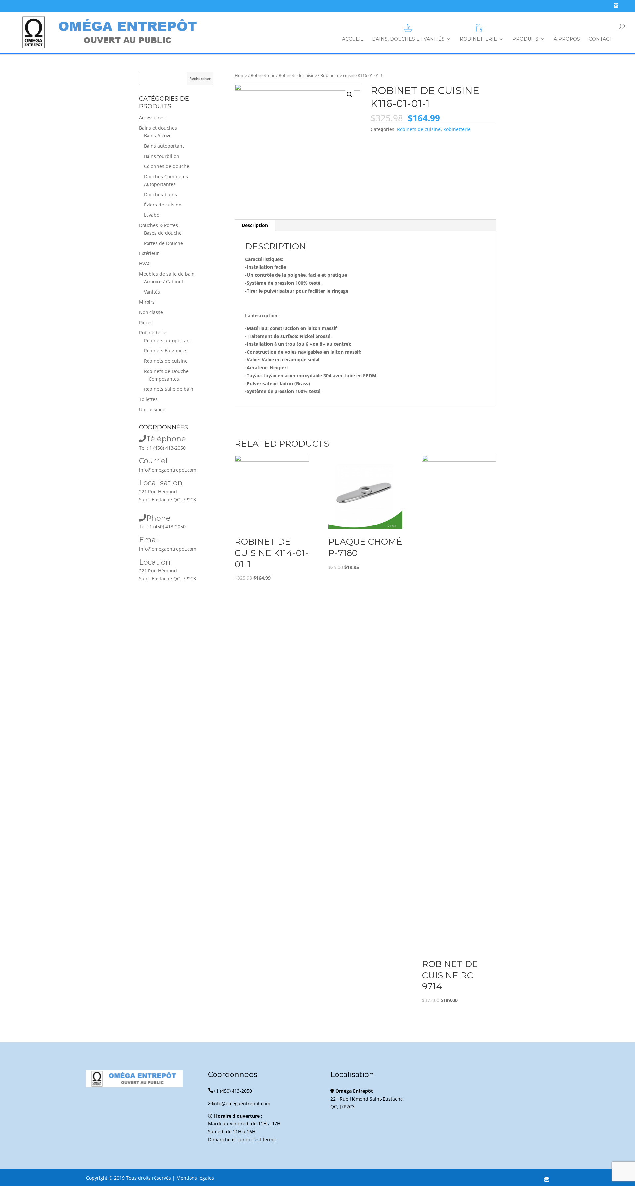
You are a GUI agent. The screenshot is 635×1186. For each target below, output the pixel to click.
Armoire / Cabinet (163, 281)
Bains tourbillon (161, 156)
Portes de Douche (163, 243)
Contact (600, 39)
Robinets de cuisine (298, 75)
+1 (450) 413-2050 (230, 1091)
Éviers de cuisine (162, 205)
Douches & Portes (158, 225)
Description (255, 225)
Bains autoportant (164, 146)
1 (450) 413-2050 (167, 448)
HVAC (145, 263)
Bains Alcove (158, 135)
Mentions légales (195, 1178)
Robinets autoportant (167, 340)
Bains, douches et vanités (408, 39)
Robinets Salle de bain (168, 389)
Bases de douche (163, 233)
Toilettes (148, 399)
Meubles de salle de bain (167, 274)
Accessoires (152, 117)
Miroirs (147, 302)
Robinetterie (478, 39)
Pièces (146, 322)
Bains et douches (158, 128)
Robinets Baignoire (165, 350)
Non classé (151, 312)
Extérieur (149, 253)
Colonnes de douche (166, 166)
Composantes (164, 379)
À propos (567, 39)
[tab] (254, 225)
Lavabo (151, 215)
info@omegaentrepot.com (167, 470)
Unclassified (152, 409)
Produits (525, 39)
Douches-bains (160, 194)
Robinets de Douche (166, 371)
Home (241, 75)
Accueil (352, 39)
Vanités (152, 292)
